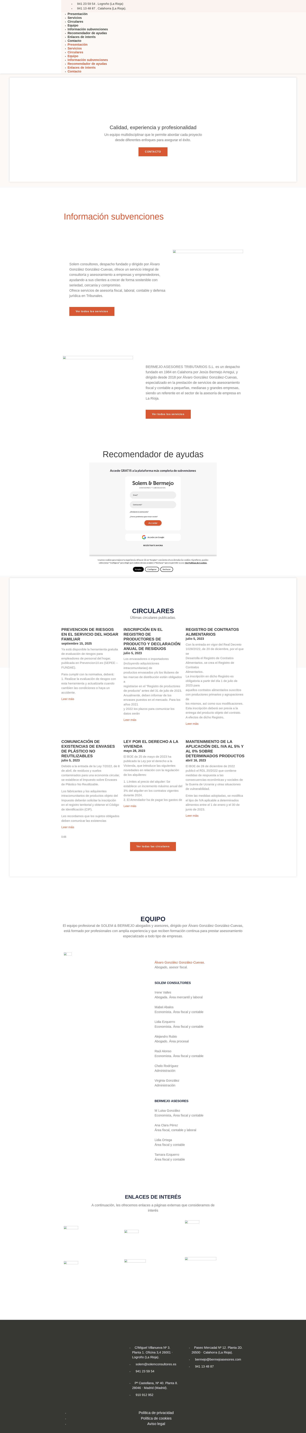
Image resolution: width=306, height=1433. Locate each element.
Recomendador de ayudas (87, 33)
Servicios (75, 17)
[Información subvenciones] (68, 205)
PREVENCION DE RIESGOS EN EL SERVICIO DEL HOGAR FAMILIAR (89, 634)
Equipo (73, 25)
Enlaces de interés (82, 37)
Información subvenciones (88, 29)
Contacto (74, 40)
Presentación (77, 14)
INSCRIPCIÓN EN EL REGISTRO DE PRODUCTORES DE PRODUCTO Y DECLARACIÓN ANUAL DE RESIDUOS (152, 639)
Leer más (67, 699)
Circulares (75, 21)
